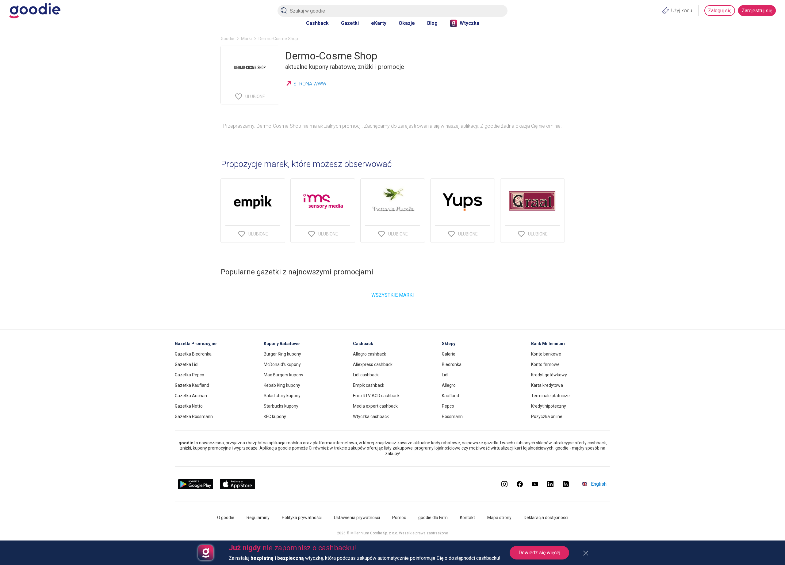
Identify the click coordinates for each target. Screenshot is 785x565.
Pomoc (399, 517)
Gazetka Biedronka (193, 354)
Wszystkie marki (392, 295)
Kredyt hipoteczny (548, 406)
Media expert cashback (375, 406)
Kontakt (467, 517)
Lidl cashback (366, 374)
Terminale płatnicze (550, 395)
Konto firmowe (545, 364)
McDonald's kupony (282, 364)
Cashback (317, 23)
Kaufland (450, 395)
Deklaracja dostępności (546, 517)
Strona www (309, 84)
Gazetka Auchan (191, 395)
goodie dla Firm (433, 517)
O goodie (225, 517)
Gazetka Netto (189, 406)
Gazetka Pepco (189, 374)
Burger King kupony (282, 354)
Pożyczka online (546, 416)
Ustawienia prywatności (357, 517)
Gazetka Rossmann (194, 416)
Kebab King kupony (282, 385)
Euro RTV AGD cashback (376, 395)
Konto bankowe (546, 354)
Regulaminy (258, 517)
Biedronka (451, 364)
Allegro (449, 385)
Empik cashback (368, 385)
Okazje (407, 23)
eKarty (378, 23)
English (599, 484)
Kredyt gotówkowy (549, 374)
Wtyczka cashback (371, 416)
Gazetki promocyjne (195, 343)
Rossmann (452, 416)
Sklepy (448, 343)
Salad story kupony (282, 395)
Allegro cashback (369, 354)
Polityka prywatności (302, 517)
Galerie (448, 354)
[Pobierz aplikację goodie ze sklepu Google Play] (195, 487)
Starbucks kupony (281, 406)
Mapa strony (499, 517)
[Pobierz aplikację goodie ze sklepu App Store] (237, 487)
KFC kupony (275, 416)
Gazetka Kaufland (192, 385)
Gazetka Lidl (186, 364)
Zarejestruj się (757, 10)
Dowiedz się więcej (539, 553)
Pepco (448, 406)
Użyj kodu (681, 10)
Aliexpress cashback (372, 364)
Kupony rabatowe (282, 343)
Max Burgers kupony (283, 374)
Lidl (445, 374)
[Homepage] (34, 10)
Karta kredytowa (547, 385)
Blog (432, 23)
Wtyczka (469, 23)
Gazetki (350, 23)
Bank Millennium (548, 343)
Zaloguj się (719, 10)
